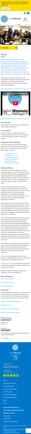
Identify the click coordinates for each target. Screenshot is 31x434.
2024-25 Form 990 (6, 305)
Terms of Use (19, 425)
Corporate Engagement (12, 157)
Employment (7, 416)
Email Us (3, 324)
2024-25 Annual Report (7, 278)
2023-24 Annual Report (7, 282)
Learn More (5, 8)
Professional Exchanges (12, 163)
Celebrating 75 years (6, 263)
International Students (11, 159)
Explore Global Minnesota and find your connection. (15, 88)
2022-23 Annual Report (7, 286)
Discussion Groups (10, 161)
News (5, 400)
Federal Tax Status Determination (10, 312)
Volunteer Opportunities (10, 421)
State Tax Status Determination (10, 308)
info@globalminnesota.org (10, 372)
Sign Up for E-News (9, 413)
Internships (6, 418)
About (5, 380)
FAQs (5, 403)
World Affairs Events (11, 153)
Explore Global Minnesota (11, 407)
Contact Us (7, 364)
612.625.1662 (7, 370)
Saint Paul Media (15, 432)
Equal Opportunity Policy (9, 425)
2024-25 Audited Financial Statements (11, 301)
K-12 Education (9, 155)
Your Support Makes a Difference (13, 410)
